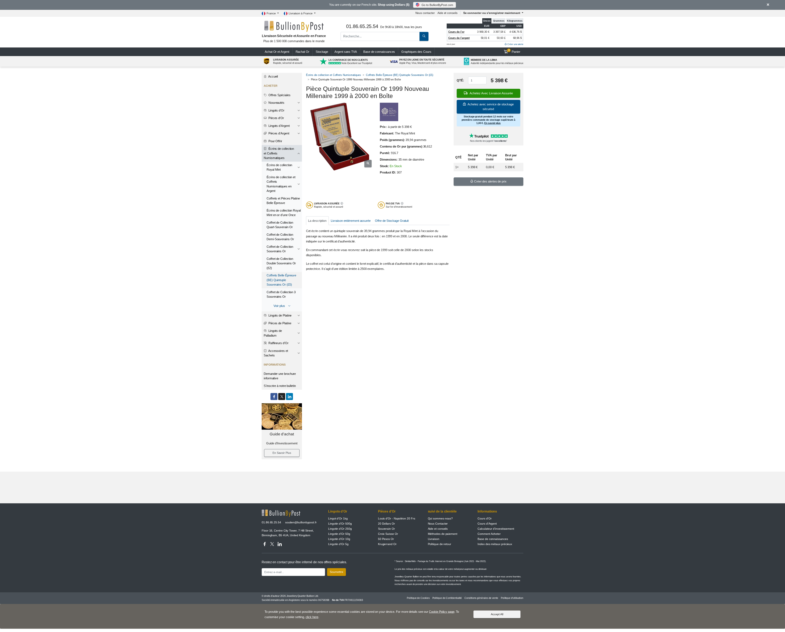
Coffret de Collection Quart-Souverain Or (280, 225)
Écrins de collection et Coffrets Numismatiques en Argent (281, 184)
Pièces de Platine (279, 323)
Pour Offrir (275, 141)
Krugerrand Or (387, 544)
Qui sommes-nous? (440, 518)
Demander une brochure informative (280, 376)
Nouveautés (276, 102)
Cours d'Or (484, 518)
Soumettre (336, 571)
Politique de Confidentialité (447, 598)
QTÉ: (460, 80)
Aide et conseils (447, 13)
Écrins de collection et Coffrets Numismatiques (333, 75)
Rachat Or (302, 51)
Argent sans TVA (345, 51)
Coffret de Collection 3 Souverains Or (281, 294)
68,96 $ (517, 37)
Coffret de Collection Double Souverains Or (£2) (281, 263)
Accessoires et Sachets (276, 353)
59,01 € (485, 37)
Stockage (322, 51)
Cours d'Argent (487, 523)
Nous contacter (425, 13)
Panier (514, 51)
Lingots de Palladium (273, 333)
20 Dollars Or (386, 523)
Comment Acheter (489, 533)
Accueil (273, 76)
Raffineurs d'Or (278, 343)
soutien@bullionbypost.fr (301, 522)
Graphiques (416, 51)
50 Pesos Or (386, 539)
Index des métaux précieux (495, 544)
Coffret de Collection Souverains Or (280, 249)
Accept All (497, 614)
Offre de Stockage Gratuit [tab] (392, 220)
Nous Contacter (438, 523)
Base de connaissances (379, 51)
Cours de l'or (456, 31)
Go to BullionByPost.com (437, 5)
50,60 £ (501, 37)
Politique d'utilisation (512, 598)
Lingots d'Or (276, 110)
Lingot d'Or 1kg (338, 518)
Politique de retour (439, 544)
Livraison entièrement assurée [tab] (351, 220)
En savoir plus (492, 123)
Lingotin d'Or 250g (340, 528)
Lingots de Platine (280, 315)
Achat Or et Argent (277, 51)
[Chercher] (423, 36)
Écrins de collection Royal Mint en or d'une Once (284, 213)
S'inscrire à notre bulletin (280, 386)
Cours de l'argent (459, 37)
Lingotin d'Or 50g (339, 533)
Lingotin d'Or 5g (338, 544)
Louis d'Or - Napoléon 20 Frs (396, 518)
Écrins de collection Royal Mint (279, 167)
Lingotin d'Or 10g (339, 539)
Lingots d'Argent (279, 125)
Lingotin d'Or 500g (340, 523)
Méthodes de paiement (442, 533)
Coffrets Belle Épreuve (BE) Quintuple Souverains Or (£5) (399, 75)
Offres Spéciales (279, 95)
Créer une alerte (515, 44)
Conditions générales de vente (481, 598)
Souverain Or (386, 528)
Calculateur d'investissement (496, 528)
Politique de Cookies (418, 598)
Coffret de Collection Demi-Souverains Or (280, 237)
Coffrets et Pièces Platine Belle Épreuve (283, 201)
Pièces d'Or (276, 118)
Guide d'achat (282, 434)
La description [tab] (317, 220)
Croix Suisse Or (388, 533)
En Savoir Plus (282, 452)
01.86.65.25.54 (271, 522)
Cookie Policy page (441, 611)
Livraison (433, 539)
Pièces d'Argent (278, 133)
